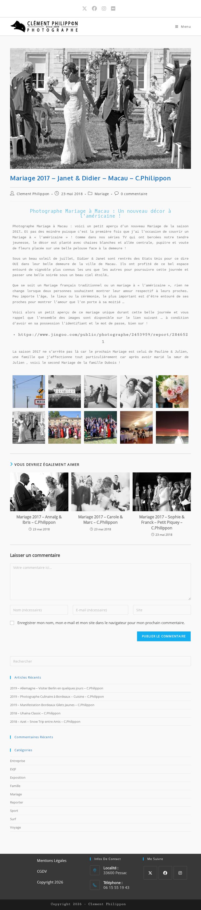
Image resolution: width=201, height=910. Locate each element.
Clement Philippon (33, 193)
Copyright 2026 (50, 882)
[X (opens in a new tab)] (87, 8)
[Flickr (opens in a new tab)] (113, 8)
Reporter (16, 802)
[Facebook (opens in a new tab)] (97, 8)
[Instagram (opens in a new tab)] (106, 8)
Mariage (102, 193)
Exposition (17, 777)
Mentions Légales (51, 860)
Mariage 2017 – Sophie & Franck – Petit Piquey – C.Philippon (162, 522)
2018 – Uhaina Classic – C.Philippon (35, 713)
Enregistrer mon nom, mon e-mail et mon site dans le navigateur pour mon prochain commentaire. (101, 622)
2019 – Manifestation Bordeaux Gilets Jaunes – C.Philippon (52, 705)
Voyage (15, 827)
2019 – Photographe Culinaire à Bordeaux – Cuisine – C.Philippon (57, 696)
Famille (15, 786)
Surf (13, 819)
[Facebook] (165, 873)
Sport (14, 810)
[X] (150, 873)
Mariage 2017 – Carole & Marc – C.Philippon (100, 519)
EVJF (13, 769)
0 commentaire (134, 193)
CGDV (42, 871)
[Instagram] (180, 873)
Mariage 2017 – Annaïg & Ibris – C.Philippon (39, 519)
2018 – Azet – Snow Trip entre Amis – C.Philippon (45, 721)
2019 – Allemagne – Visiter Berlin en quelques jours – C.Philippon (56, 688)
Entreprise (17, 761)
